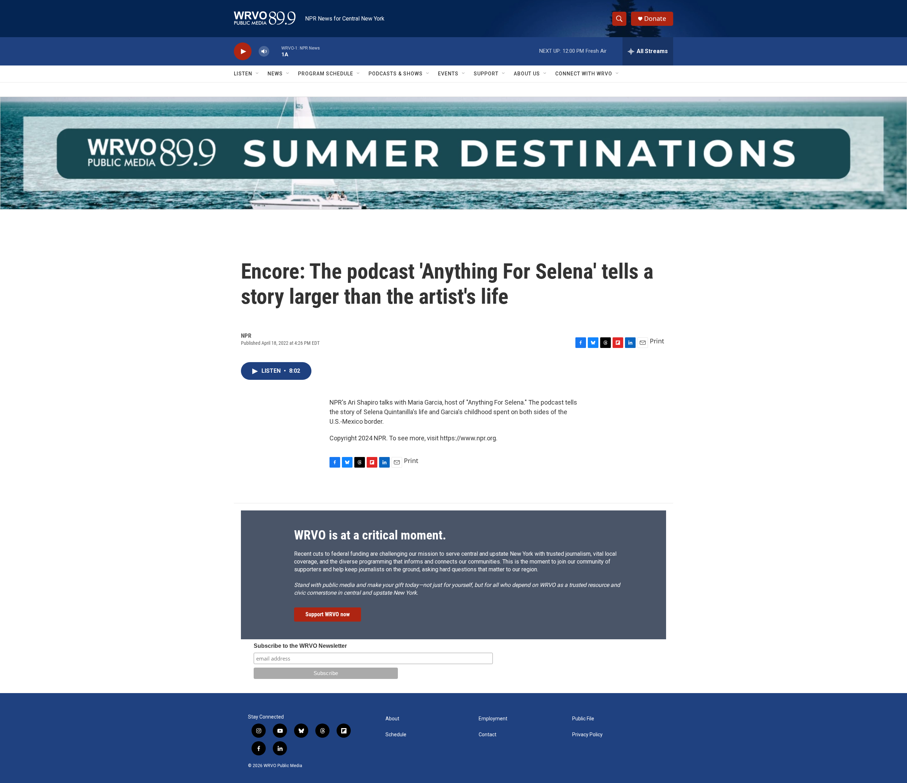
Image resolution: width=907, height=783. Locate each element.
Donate (655, 18)
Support (486, 73)
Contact (487, 734)
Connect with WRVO (583, 73)
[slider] (275, 51)
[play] (242, 51)
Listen (243, 73)
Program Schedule (325, 73)
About (392, 718)
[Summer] (453, 153)
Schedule (395, 734)
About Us (527, 73)
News (275, 73)
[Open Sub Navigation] (257, 73)
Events (448, 73)
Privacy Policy (587, 734)
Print (657, 341)
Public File (583, 718)
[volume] (264, 51)
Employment (493, 718)
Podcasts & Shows (395, 73)
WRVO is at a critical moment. (370, 535)
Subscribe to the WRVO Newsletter (300, 646)
